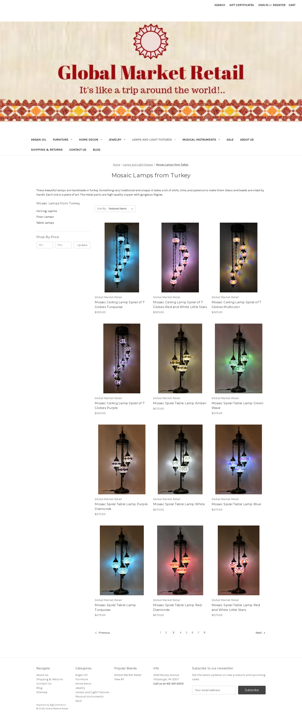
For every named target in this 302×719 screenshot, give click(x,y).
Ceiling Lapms (46, 211)
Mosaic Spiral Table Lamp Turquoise (115, 607)
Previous (104, 633)
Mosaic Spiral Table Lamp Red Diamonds (177, 607)
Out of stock (238, 264)
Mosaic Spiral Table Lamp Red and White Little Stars (236, 607)
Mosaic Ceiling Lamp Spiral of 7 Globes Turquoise (119, 304)
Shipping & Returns (47, 149)
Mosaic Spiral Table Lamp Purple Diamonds (121, 506)
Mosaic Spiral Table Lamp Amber (179, 403)
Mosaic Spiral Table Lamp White (179, 504)
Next (259, 633)
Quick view (121, 250)
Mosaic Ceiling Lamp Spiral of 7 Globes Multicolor (236, 304)
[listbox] (121, 209)
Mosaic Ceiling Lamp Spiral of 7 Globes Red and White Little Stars (180, 304)
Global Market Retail (127, 675)
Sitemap (41, 692)
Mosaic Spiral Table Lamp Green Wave (238, 405)
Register (279, 5)
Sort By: (101, 208)
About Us (247, 139)
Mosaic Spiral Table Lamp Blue (236, 504)
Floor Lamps (45, 217)
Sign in (263, 5)
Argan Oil (38, 139)
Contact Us (77, 149)
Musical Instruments (199, 139)
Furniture (60, 139)
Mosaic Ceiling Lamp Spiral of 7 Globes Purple (119, 405)
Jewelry (115, 139)
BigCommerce (58, 704)
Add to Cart (121, 264)
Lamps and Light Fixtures (152, 139)
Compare (120, 257)
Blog (96, 149)
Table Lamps (45, 222)
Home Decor (88, 139)
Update (82, 245)
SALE (230, 139)
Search (219, 5)
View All (119, 679)
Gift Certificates (241, 5)
